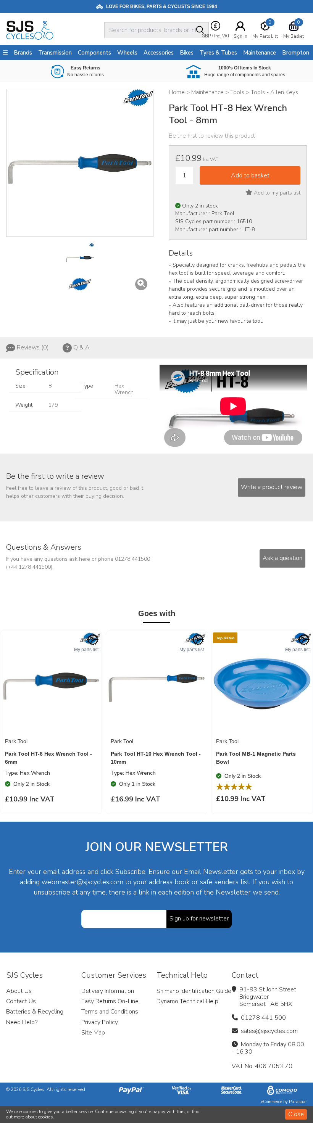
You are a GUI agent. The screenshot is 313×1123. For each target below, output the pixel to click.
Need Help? (21, 1022)
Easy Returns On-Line (110, 1001)
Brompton (295, 52)
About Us (19, 991)
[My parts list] (92, 639)
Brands (23, 52)
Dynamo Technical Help (187, 1001)
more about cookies (33, 1117)
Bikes (187, 52)
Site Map (93, 1032)
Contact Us (21, 1001)
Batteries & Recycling (34, 1011)
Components (94, 52)
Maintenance (259, 52)
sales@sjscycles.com (269, 1031)
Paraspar (298, 1102)
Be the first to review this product (212, 135)
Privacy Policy (99, 1022)
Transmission (55, 52)
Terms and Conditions (109, 1011)
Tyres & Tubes (218, 52)
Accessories (159, 52)
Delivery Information (107, 991)
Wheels (127, 52)
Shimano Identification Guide (193, 991)
